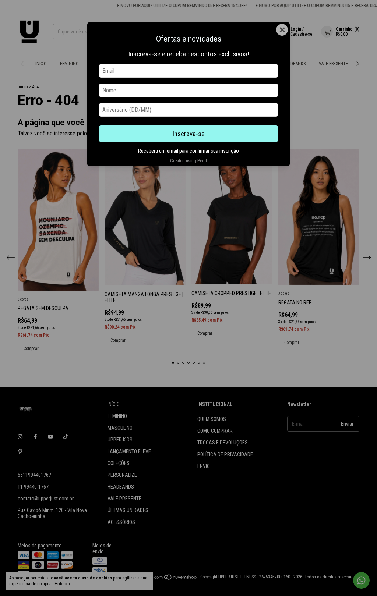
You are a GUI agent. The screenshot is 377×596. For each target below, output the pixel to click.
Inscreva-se (188, 134)
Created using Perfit (188, 160)
